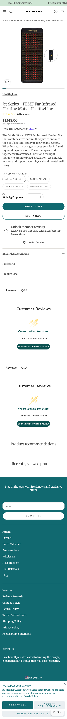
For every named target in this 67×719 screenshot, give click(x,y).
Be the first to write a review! (33, 346)
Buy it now (33, 216)
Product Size (9, 273)
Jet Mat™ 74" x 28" (39, 186)
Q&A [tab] (24, 290)
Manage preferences (33, 713)
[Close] (64, 683)
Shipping (5, 124)
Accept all (17, 705)
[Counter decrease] (28, 197)
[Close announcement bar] (64, 2)
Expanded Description (15, 253)
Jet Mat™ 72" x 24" (14, 179)
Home (5, 20)
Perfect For (8, 263)
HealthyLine (9, 94)
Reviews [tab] (11, 290)
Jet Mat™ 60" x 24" (14, 186)
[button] (4, 11)
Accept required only (49, 705)
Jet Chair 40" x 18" (38, 179)
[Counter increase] (40, 197)
